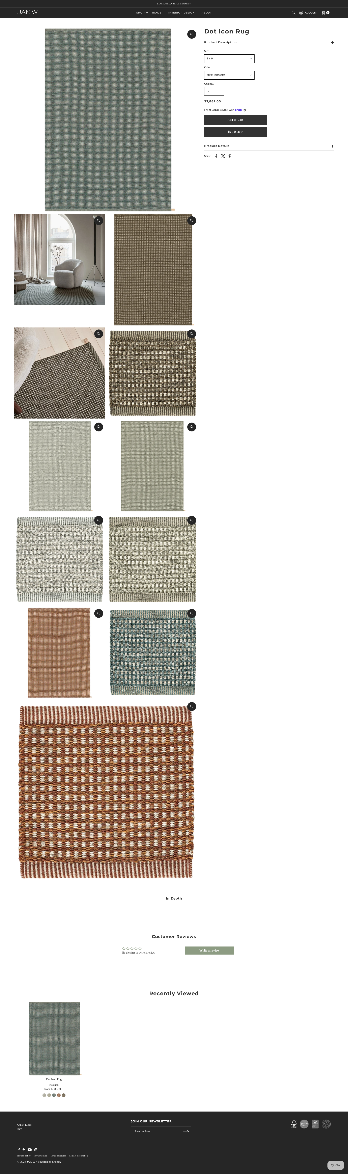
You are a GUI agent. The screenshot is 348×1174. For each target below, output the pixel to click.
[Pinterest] (24, 1150)
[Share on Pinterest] (230, 156)
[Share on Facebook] (216, 156)
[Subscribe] (186, 1131)
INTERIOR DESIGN (181, 12)
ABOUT (207, 12)
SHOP (140, 12)
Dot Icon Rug (54, 1079)
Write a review (209, 950)
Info (19, 1128)
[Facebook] (19, 1150)
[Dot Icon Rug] (54, 1039)
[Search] (293, 13)
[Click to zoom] (191, 34)
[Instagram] (35, 1150)
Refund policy (24, 1155)
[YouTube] (30, 1150)
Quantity (209, 83)
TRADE (157, 12)
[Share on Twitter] (223, 156)
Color (207, 67)
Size (206, 51)
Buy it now (235, 131)
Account (311, 12)
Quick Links (24, 1124)
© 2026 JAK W (26, 1161)
